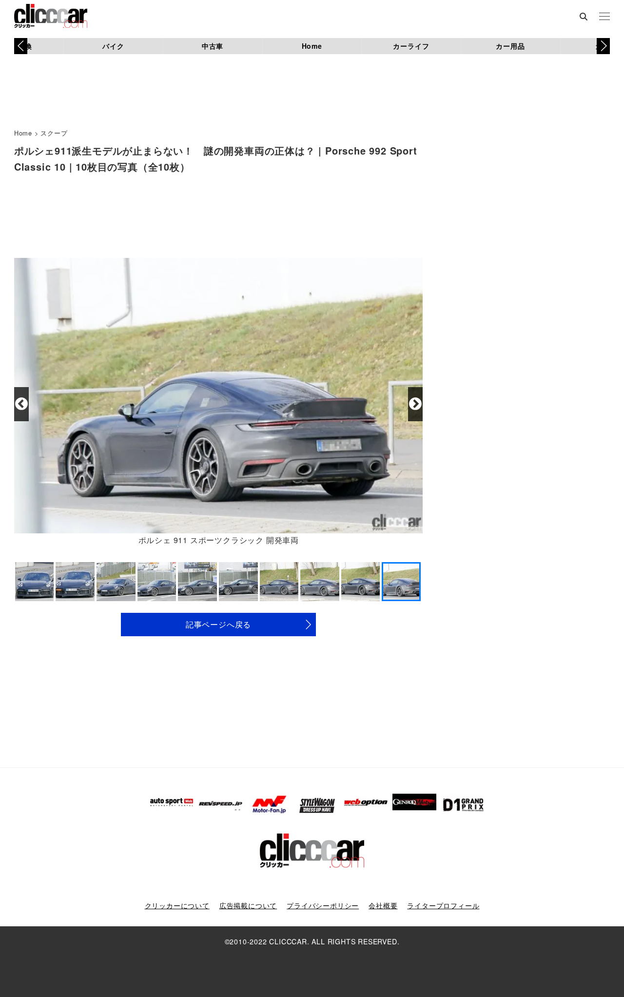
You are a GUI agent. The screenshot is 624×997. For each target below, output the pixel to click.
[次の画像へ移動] (415, 404)
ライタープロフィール (443, 905)
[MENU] (604, 17)
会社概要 (383, 905)
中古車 (212, 46)
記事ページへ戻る (218, 624)
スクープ (53, 132)
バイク (113, 46)
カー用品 (510, 46)
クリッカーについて (177, 905)
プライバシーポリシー (323, 905)
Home (312, 46)
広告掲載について (248, 905)
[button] (603, 46)
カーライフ (411, 46)
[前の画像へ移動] (21, 404)
